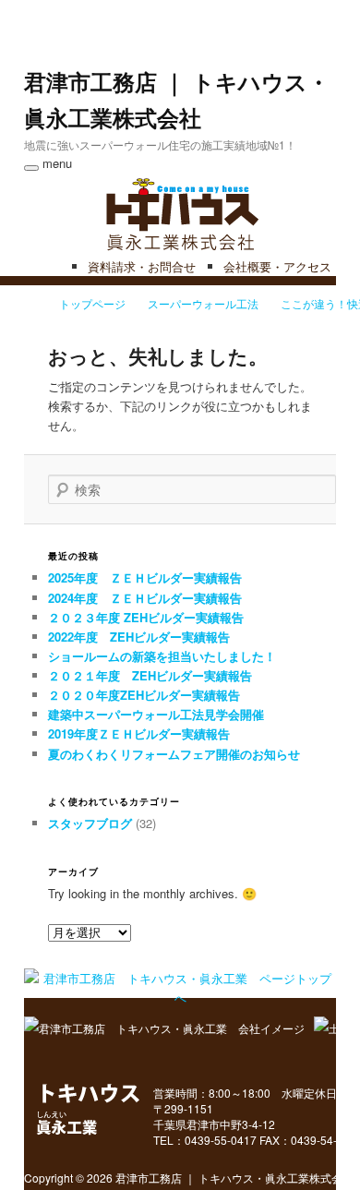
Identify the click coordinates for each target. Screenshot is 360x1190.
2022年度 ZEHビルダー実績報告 (139, 636)
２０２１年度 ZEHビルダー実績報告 (150, 675)
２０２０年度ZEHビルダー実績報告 (144, 694)
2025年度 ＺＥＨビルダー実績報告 (145, 577)
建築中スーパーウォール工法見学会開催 (156, 714)
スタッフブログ (90, 823)
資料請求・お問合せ (142, 266)
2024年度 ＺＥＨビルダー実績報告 (145, 598)
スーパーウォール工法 (203, 303)
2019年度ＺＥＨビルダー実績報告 (139, 733)
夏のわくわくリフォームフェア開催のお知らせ (174, 754)
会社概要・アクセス (277, 266)
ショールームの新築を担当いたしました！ (162, 656)
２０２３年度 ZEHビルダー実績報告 (146, 617)
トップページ (92, 303)
